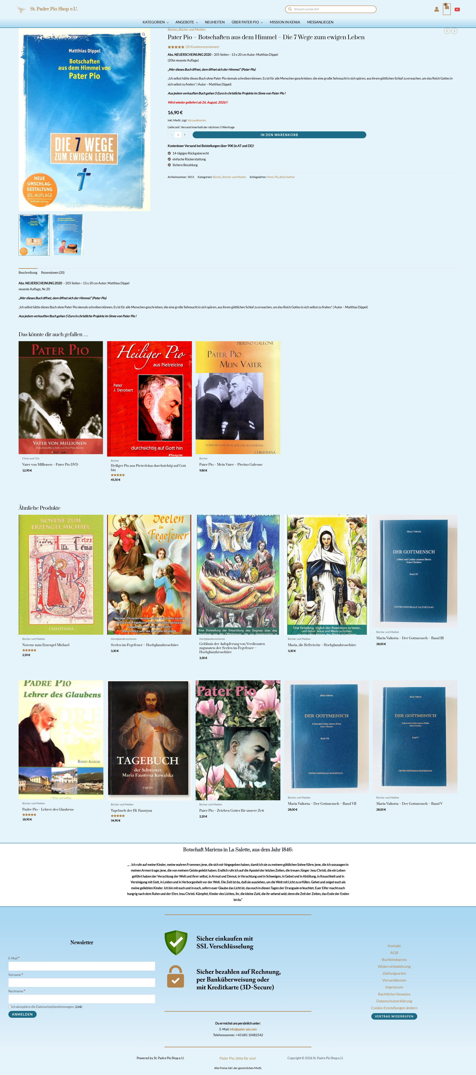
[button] (166, 22)
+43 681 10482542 (249, 1035)
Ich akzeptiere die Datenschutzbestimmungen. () (47, 1007)
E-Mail (14, 958)
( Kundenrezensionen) (202, 47)
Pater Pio (273, 177)
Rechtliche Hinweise (394, 994)
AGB (394, 952)
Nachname (16, 991)
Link (79, 1007)
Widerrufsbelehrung (394, 966)
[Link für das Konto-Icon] (436, 9)
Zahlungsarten (394, 973)
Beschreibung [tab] (28, 272)
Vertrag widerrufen (394, 1016)
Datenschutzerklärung (394, 1001)
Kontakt (394, 945)
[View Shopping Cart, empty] (447, 9)
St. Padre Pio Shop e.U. (54, 9)
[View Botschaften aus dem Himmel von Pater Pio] (34, 234)
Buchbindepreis (394, 959)
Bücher (172, 29)
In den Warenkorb (279, 135)
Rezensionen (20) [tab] (53, 272)
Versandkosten (197, 120)
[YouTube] (457, 9)
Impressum (394, 987)
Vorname (15, 975)
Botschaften (287, 177)
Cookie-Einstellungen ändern (394, 1008)
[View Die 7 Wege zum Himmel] (67, 234)
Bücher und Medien (192, 29)
